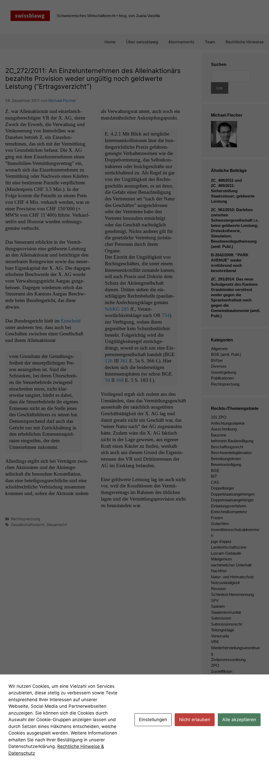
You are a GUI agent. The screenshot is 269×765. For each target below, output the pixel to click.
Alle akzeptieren (239, 719)
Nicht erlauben (194, 719)
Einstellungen (153, 719)
